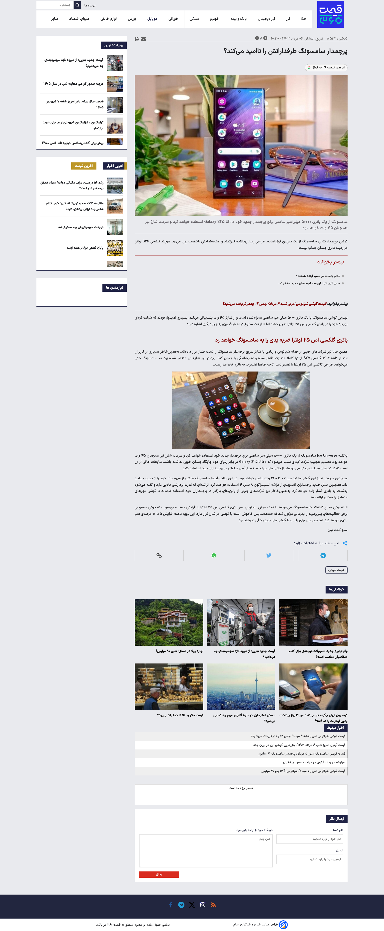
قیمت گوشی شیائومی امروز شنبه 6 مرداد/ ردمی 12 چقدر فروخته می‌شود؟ (298, 736)
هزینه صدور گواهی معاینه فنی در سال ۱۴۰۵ (73, 83)
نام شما (338, 830)
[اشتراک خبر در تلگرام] (323, 555)
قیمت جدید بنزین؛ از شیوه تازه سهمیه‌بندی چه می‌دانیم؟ (244, 654)
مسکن (195, 19)
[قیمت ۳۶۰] (330, 14)
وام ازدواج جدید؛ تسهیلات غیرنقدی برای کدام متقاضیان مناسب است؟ (318, 654)
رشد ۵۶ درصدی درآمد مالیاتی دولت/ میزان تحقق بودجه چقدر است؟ (72, 185)
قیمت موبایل (336, 570)
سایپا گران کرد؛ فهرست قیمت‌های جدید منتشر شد (309, 283)
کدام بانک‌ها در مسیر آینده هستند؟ (318, 276)
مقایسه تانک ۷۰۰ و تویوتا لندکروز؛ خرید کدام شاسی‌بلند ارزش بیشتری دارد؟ (75, 206)
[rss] (213, 905)
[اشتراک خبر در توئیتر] (269, 555)
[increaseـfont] (265, 38)
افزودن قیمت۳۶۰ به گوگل (328, 67)
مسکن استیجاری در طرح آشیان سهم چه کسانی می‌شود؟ (244, 718)
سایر (55, 19)
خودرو (215, 19)
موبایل (152, 19)
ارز (288, 19)
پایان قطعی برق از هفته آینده (85, 248)
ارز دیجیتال (267, 19)
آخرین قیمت (84, 166)
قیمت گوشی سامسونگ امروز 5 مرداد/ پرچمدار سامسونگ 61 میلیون (301, 753)
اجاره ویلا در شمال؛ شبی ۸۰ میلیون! (179, 651)
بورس (132, 19)
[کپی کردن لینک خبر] (159, 555)
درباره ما (90, 5)
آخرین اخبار (115, 166)
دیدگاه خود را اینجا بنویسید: (254, 830)
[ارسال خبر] (143, 39)
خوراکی (173, 19)
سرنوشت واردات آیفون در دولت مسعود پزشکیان (314, 762)
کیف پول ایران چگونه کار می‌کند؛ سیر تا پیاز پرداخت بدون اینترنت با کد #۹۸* (314, 718)
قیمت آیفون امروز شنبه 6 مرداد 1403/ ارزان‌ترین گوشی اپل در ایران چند (299, 745)
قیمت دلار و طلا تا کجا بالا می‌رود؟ (180, 715)
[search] (77, 5)
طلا (304, 19)
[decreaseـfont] (257, 38)
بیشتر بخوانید (330, 262)
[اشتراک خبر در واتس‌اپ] (214, 555)
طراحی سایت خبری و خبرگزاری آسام (255, 925)
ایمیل (339, 850)
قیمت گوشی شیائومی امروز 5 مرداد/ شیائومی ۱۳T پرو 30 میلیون (303, 771)
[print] (137, 39)
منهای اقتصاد (79, 19)
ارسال (159, 874)
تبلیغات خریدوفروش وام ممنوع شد (81, 227)
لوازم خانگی (109, 19)
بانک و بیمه (239, 19)
